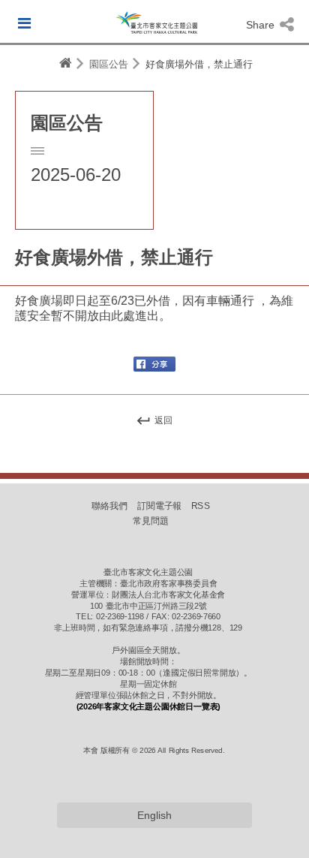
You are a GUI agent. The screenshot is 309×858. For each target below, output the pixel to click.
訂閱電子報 (159, 506)
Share (262, 25)
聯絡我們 (110, 506)
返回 (162, 420)
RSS (200, 506)
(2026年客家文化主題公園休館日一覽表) (148, 706)
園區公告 (108, 64)
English (154, 815)
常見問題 (151, 521)
